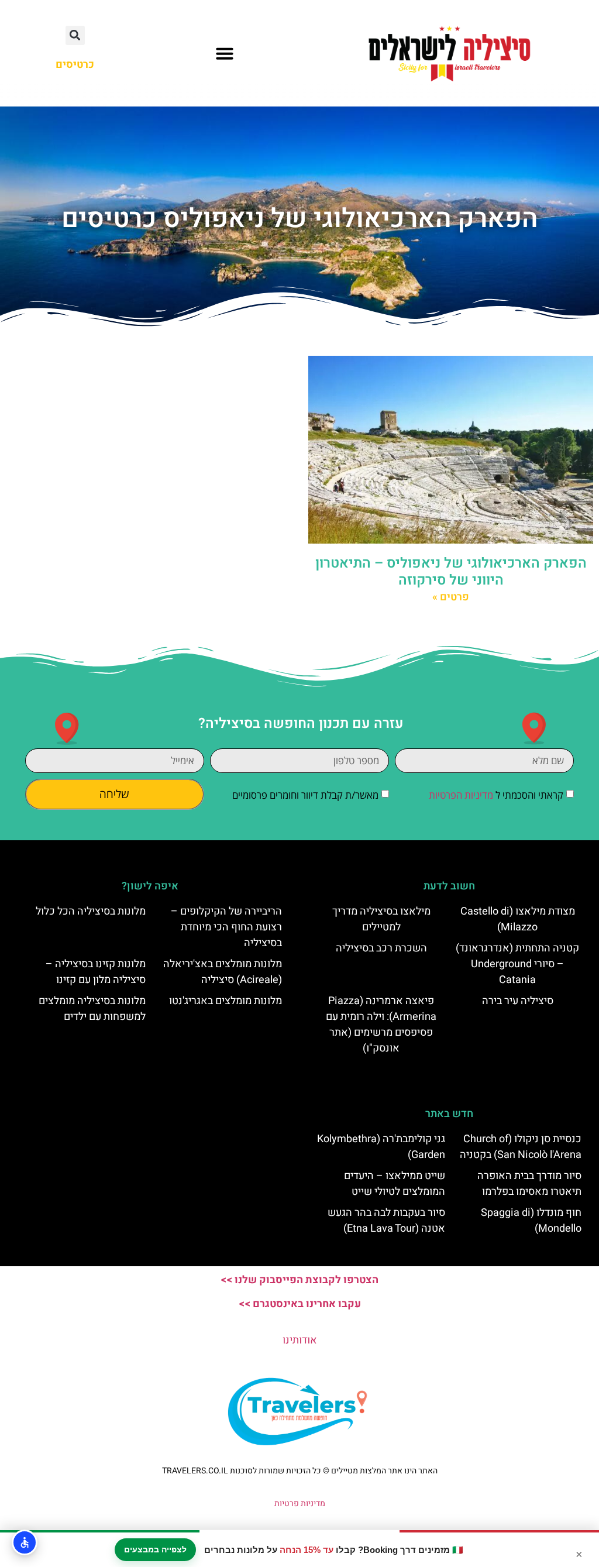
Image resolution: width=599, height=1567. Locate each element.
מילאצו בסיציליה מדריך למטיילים (381, 919)
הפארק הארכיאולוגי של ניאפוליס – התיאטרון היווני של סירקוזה (451, 571)
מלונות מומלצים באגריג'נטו (225, 1001)
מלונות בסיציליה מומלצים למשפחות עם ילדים (92, 1009)
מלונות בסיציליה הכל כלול (91, 911)
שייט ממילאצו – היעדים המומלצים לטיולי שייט (394, 1184)
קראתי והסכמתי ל (496, 795)
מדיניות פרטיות (299, 1503)
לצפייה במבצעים (155, 1549)
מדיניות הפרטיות (461, 795)
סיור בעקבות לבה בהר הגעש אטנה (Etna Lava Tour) (386, 1220)
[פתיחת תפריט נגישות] (24, 1542)
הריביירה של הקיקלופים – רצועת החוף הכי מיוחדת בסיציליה (226, 927)
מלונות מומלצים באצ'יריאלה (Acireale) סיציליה (222, 972)
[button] (225, 53)
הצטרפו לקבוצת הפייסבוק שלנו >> (299, 1280)
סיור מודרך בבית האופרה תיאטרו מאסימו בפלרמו (529, 1184)
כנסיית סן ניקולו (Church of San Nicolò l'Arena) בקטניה (520, 1147)
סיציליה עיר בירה (517, 1001)
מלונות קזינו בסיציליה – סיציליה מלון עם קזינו (96, 972)
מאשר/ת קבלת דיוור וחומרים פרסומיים (305, 795)
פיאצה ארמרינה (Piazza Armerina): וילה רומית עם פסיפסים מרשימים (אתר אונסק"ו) (381, 1024)
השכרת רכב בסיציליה (381, 948)
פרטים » (450, 597)
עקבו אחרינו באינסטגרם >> (300, 1304)
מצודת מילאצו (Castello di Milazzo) (517, 919)
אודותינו (300, 1340)
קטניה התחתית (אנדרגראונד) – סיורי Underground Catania (517, 964)
